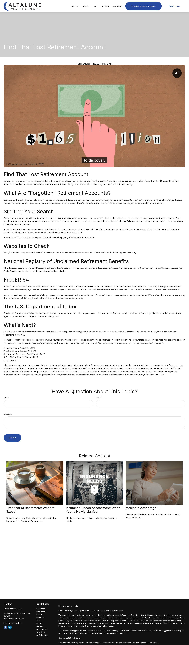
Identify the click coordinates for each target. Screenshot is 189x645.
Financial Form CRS (70, 606)
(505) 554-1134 (16, 608)
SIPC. (156, 642)
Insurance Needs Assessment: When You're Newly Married (93, 509)
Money (39, 623)
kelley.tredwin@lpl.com (13, 623)
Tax (37, 620)
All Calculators (42, 635)
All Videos (40, 632)
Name (6, 397)
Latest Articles (42, 629)
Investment (40, 611)
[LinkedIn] (10, 627)
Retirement (40, 608)
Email (98, 397)
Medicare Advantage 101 (144, 508)
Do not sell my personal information (112, 633)
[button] (75, 6)
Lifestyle (39, 626)
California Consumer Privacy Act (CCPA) (144, 630)
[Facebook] (5, 627)
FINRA (149, 642)
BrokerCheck (117, 610)
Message (8, 414)
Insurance (40, 617)
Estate (39, 614)
